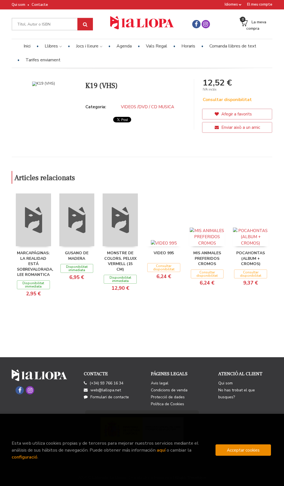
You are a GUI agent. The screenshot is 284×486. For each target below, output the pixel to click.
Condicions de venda (169, 390)
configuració (24, 457)
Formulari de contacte (109, 397)
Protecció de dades (168, 397)
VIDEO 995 (164, 253)
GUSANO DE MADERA (76, 255)
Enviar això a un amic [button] (240, 127)
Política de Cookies (167, 404)
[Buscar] (85, 24)
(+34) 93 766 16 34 (106, 383)
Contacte (40, 4)
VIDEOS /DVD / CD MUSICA (147, 107)
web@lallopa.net (105, 390)
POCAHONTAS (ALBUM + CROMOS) (250, 258)
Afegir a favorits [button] (236, 114)
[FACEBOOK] (196, 24)
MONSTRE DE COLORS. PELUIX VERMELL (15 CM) (120, 261)
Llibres (52, 46)
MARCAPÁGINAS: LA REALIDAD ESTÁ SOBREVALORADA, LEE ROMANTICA (35, 263)
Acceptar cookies (243, 450)
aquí (161, 450)
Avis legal (159, 383)
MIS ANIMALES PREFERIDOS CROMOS (207, 258)
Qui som (18, 4)
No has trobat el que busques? (236, 393)
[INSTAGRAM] (206, 24)
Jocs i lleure (88, 46)
